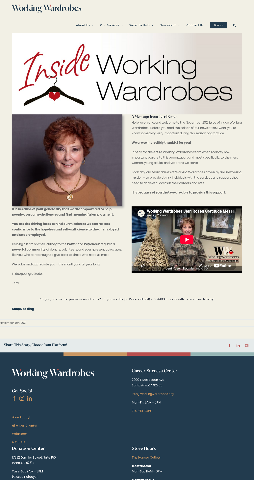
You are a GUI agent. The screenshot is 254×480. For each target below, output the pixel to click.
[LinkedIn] (29, 398)
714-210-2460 (142, 411)
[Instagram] (21, 398)
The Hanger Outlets (146, 457)
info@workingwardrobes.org (153, 394)
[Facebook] (14, 398)
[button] (234, 25)
